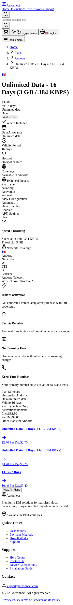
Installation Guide (21, 568)
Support (49, 9)
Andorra (20, 58)
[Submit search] (6, 25)
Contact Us (17, 561)
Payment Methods (21, 534)
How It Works (34, 9)
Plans (18, 52)
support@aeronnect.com (22, 586)
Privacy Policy (11, 600)
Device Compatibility (23, 564)
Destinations (17, 9)
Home (6, 9)
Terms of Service (31, 600)
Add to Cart (10, 117)
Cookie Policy (51, 600)
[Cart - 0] (6, 32)
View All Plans (11, 489)
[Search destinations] (6, 14)
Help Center (17, 557)
